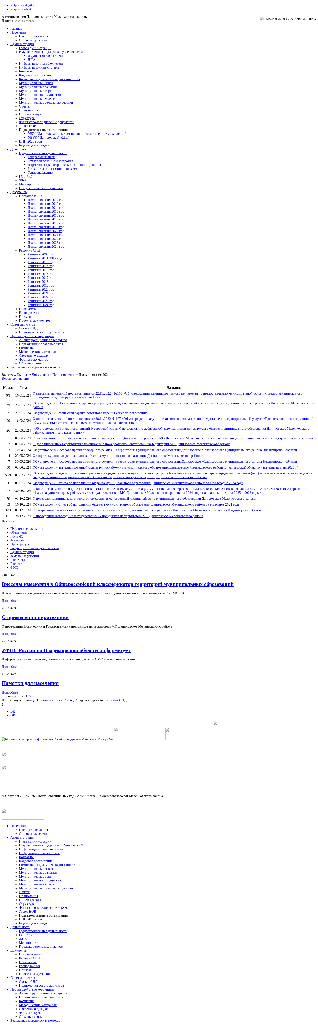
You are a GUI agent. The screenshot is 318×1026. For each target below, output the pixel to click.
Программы (28, 309)
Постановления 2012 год (46, 200)
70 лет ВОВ (27, 126)
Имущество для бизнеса (45, 56)
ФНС (14, 567)
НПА (31, 59)
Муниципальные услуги (37, 98)
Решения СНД (29, 250)
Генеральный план (41, 157)
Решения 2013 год (41, 262)
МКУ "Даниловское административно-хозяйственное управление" (77, 133)
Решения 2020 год (41, 289)
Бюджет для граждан (34, 145)
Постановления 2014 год (46, 207)
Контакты (26, 71)
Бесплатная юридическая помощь (35, 367)
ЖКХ (23, 180)
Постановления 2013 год (46, 204)
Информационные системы (39, 67)
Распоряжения (29, 313)
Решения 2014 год (41, 266)
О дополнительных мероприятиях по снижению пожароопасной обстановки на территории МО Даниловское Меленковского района (131, 444)
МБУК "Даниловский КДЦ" (48, 137)
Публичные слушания (26, 528)
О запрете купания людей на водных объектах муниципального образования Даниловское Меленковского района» (118, 456)
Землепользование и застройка (50, 161)
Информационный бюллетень (41, 63)
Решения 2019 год (41, 285)
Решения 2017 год (41, 277)
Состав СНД (28, 328)
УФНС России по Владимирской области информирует (66, 650)
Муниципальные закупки (38, 87)
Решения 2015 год (41, 270)
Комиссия (26, 348)
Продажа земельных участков (41, 188)
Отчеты (24, 106)
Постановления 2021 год (46, 235)
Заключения (19, 540)
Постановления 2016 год (46, 215)
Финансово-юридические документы (46, 122)
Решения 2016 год (41, 274)
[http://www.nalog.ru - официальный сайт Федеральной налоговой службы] (57, 739)
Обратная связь (30, 363)
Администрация (22, 44)
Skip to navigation (22, 5)
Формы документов (33, 359)
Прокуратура (20, 544)
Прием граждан (30, 114)
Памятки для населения (30, 683)
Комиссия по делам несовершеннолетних (49, 79)
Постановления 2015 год (46, 211)
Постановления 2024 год (46, 246)
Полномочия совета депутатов (41, 332)
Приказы (25, 316)
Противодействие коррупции (32, 336)
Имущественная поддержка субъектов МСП (51, 52)
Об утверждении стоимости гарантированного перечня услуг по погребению (90, 413)
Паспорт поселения (33, 36)
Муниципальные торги (36, 91)
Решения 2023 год (41, 301)
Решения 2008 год (41, 254)
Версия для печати (15, 378)
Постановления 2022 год (46, 239)
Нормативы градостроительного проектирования (64, 165)
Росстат (16, 563)
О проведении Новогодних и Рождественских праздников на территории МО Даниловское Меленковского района (118, 516)
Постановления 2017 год (46, 219)
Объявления (19, 532)
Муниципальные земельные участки (46, 102)
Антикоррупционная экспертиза (43, 340)
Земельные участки (24, 556)
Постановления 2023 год (46, 242)
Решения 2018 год (41, 281)
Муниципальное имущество (40, 94)
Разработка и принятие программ (52, 168)
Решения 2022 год (41, 297)
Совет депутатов (22, 324)
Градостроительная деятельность (43, 153)
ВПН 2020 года (30, 141)
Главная (16, 28)
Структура (27, 118)
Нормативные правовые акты (41, 344)
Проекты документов (35, 320)
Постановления (30, 196)
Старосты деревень (33, 40)
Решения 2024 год (41, 305)
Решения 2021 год (41, 293)
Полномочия (28, 110)
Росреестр (17, 560)
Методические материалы (38, 351)
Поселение (18, 32)
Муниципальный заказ (36, 83)
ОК (12, 715)
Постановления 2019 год (46, 227)
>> (34, 696)
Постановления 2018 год (46, 223)
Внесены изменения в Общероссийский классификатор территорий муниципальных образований (118, 584)
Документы (18, 192)
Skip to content (20, 9)
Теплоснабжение (40, 172)
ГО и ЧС (25, 176)
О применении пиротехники (35, 617)
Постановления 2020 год (46, 231)
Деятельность (20, 149)
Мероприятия (29, 184)
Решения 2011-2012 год (45, 258)
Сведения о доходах (33, 355)
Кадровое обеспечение (36, 75)
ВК (12, 711)
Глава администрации (35, 48)
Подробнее (10, 600)
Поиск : (7, 20)
